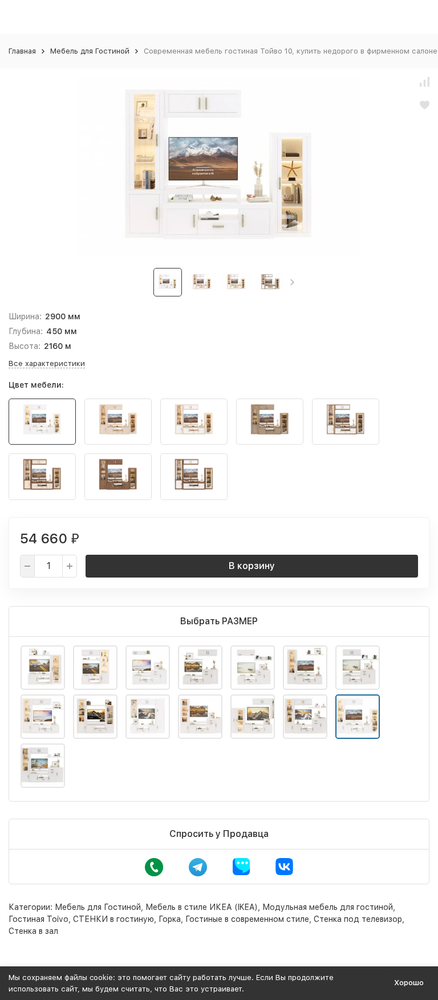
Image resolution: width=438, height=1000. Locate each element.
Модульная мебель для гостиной (327, 907)
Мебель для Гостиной (89, 51)
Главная (22, 51)
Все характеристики (47, 363)
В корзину (252, 565)
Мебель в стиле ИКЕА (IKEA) (201, 907)
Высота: (24, 346)
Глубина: (26, 331)
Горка (170, 919)
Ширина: (25, 316)
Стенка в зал (33, 931)
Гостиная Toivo (38, 919)
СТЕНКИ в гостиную (113, 919)
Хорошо (409, 982)
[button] (292, 282)
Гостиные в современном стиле (247, 919)
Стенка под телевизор (358, 919)
